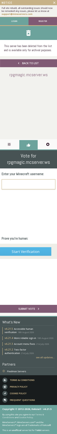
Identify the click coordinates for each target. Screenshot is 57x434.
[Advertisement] (28, 107)
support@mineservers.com (17, 14)
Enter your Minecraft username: (23, 174)
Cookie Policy (26, 417)
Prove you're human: (15, 238)
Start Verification (26, 251)
